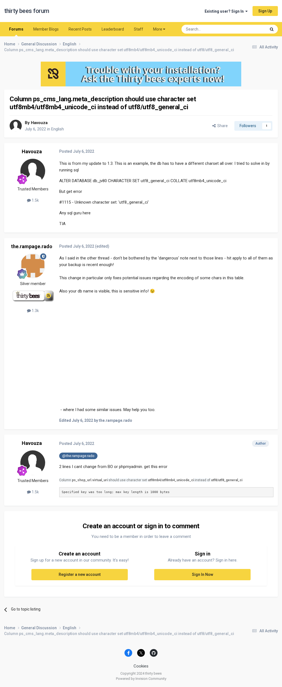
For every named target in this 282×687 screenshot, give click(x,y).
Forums (16, 29)
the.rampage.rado (31, 246)
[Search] (271, 29)
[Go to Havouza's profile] (16, 126)
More (157, 29)
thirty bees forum (26, 10)
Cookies (141, 666)
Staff (138, 29)
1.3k (35, 310)
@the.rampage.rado (78, 455)
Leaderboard (113, 29)
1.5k (35, 200)
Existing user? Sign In (225, 11)
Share (222, 126)
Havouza (39, 122)
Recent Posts (80, 29)
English (57, 129)
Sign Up (265, 11)
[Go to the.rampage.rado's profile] (32, 265)
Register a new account (80, 574)
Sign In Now (202, 574)
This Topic (250, 29)
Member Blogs (46, 29)
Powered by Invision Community (141, 679)
